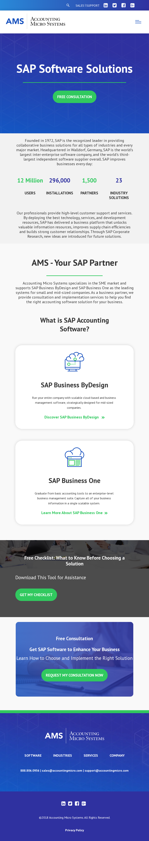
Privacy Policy (74, 830)
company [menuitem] (117, 755)
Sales (80, 5)
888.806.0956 (29, 770)
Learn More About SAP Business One (72, 512)
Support (93, 5)
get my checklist (36, 594)
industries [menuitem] (62, 755)
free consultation (74, 96)
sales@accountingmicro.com (62, 770)
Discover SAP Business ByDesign (72, 417)
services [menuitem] (91, 755)
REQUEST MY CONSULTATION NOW (74, 675)
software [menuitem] (33, 755)
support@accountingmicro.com (107, 770)
